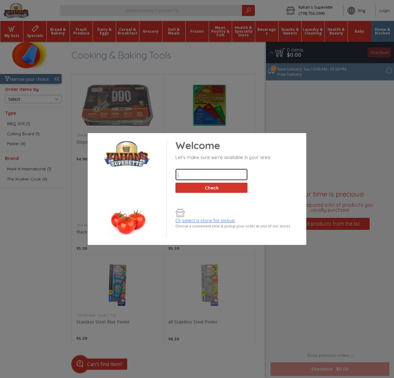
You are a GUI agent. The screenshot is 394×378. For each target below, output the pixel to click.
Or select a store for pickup (205, 220)
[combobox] (211, 174)
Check (212, 188)
